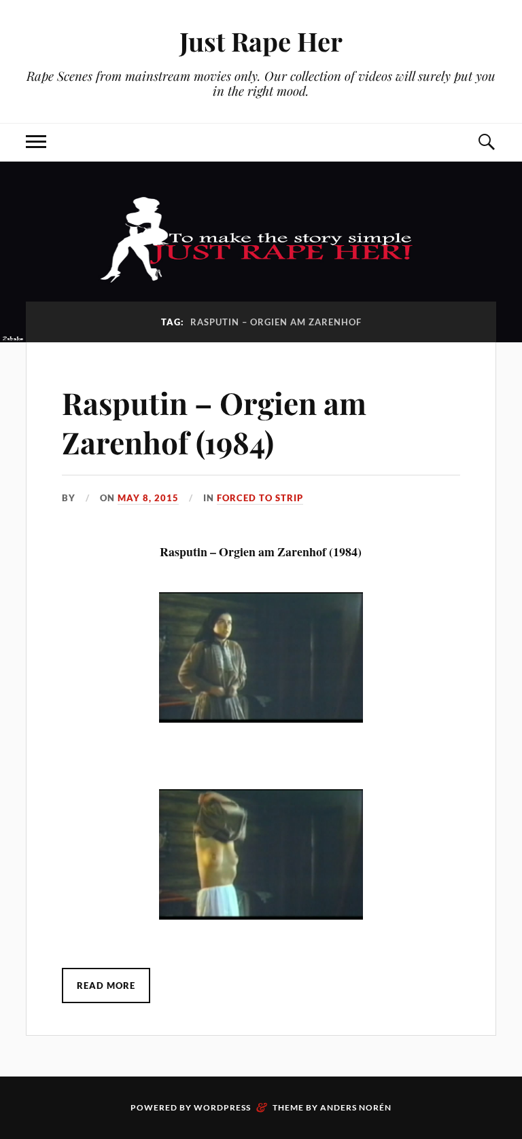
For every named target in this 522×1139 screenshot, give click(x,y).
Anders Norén (356, 1107)
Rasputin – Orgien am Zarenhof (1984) (214, 421)
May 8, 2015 (148, 497)
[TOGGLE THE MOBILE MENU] (36, 142)
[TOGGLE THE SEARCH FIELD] (486, 142)
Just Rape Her (261, 41)
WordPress (222, 1107)
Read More (106, 985)
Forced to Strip (260, 497)
